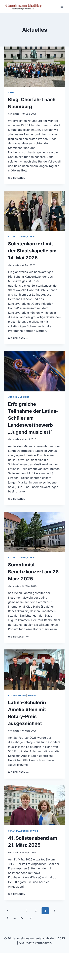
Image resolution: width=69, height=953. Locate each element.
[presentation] (34, 67)
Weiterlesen (18, 178)
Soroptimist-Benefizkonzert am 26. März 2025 (34, 572)
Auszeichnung (17, 695)
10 (21, 917)
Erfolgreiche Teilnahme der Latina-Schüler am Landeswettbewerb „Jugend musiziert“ (33, 418)
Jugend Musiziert (18, 397)
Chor (11, 92)
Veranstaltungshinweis (23, 236)
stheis (16, 113)
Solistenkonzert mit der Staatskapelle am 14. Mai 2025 (32, 251)
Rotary (32, 695)
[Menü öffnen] (62, 6)
